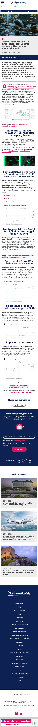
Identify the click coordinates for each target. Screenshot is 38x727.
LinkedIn (12, 392)
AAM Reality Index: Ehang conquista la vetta (16, 125)
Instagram (20, 392)
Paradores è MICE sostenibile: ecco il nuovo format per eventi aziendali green (18, 572)
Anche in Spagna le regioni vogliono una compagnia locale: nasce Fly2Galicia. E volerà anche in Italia (18, 538)
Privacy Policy (20, 441)
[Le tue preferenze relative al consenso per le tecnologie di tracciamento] (34, 723)
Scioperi (9, 11)
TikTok (28, 392)
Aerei (19, 614)
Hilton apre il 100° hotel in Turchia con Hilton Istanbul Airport (17, 504)
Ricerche (19, 660)
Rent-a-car (19, 656)
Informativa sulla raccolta (12, 724)
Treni (19, 681)
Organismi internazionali (19, 653)
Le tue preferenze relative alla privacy (19, 721)
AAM (15, 7)
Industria (19, 642)
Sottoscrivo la (15, 441)
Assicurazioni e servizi (19, 625)
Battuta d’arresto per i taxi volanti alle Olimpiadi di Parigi (17, 256)
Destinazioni (19, 628)
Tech (19, 670)
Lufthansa (19, 405)
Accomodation (19, 611)
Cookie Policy (24, 694)
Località (19, 646)
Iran (28, 11)
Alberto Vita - (6, 53)
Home (3, 7)
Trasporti (9, 7)
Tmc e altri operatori (19, 674)
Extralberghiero (19, 632)
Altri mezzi (19, 621)
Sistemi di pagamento (19, 663)
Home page (20, 604)
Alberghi (19, 618)
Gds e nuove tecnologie (19, 639)
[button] (35, 57)
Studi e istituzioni (19, 667)
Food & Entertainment (19, 635)
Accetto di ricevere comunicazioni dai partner (17, 444)
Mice (19, 649)
